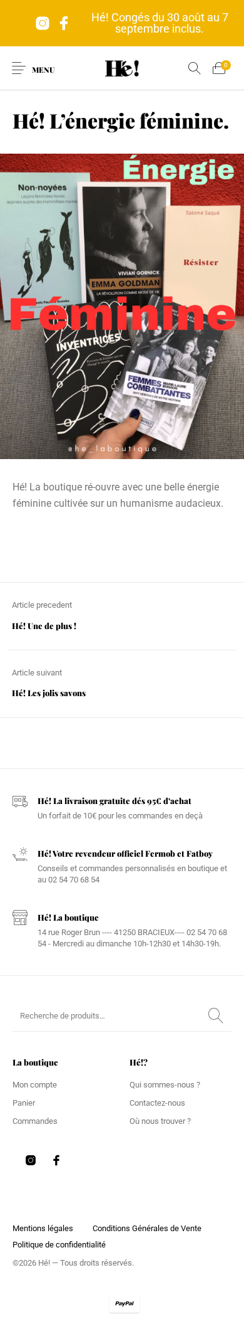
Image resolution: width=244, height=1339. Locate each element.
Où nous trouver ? (160, 1121)
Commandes (35, 1121)
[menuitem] (43, 1228)
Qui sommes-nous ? (165, 1084)
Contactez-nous (157, 1103)
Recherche (215, 1016)
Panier (24, 1103)
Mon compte (35, 1084)
